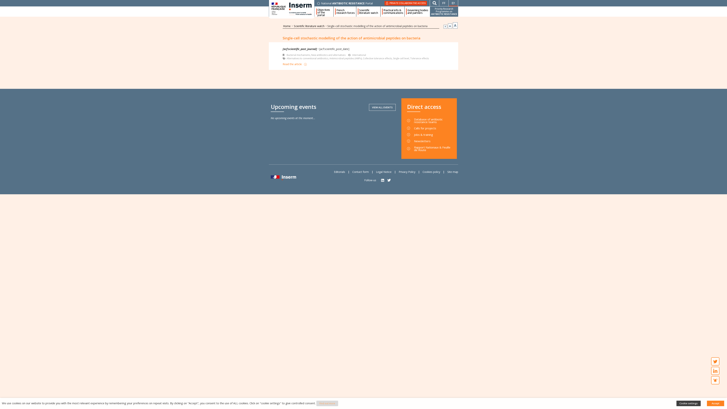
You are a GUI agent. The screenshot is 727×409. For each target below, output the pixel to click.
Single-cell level (401, 58)
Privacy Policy (407, 172)
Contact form (360, 172)
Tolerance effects (419, 58)
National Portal (347, 3)
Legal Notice (384, 172)
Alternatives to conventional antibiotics (307, 58)
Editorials (339, 172)
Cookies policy (431, 172)
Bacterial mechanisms (298, 55)
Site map (452, 172)
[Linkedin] (382, 180)
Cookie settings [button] (688, 403)
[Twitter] (389, 180)
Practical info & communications (393, 12)
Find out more (327, 403)
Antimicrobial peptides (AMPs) (345, 58)
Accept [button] (715, 403)
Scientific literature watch (368, 12)
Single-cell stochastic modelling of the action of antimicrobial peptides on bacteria (351, 38)
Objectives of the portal (323, 12)
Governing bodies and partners (417, 12)
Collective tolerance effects (377, 58)
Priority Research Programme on (444, 11)
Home (287, 26)
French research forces (345, 12)
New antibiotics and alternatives (328, 55)
